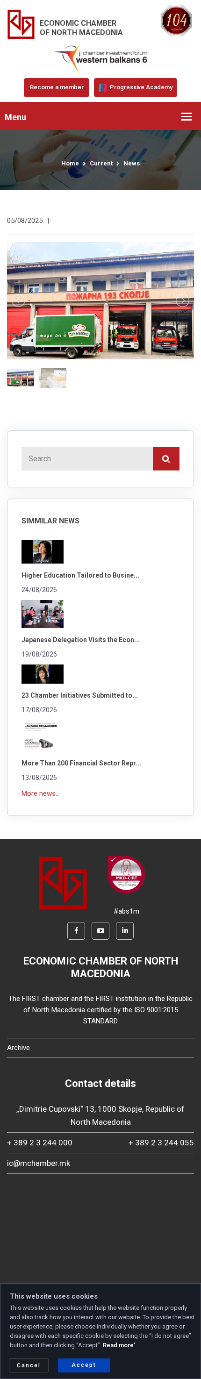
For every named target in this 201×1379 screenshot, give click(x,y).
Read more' (119, 1345)
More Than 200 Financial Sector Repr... (81, 763)
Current (101, 163)
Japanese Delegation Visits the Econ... (81, 639)
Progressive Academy (140, 87)
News (131, 163)
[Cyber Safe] (126, 874)
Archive (18, 1047)
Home (70, 163)
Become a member (57, 87)
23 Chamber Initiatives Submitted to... (80, 695)
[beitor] (100, 59)
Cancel (29, 1365)
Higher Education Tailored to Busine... (80, 575)
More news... (41, 793)
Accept (84, 1365)
